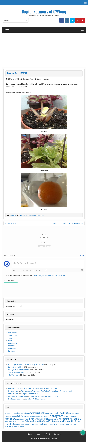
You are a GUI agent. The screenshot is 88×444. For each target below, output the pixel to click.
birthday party (52, 413)
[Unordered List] (30, 270)
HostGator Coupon (15, 399)
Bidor (10, 340)
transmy (9, 426)
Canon (64, 412)
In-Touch (47, 434)
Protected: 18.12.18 (15, 367)
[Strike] (23, 270)
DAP (19, 416)
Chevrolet (12, 348)
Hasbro (46, 416)
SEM (6, 424)
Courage (54, 439)
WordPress (44, 439)
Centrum (57, 434)
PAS (42, 421)
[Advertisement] (44, 50)
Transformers (13, 335)
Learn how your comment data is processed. (49, 276)
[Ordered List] (26, 270)
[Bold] (14, 270)
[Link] (39, 270)
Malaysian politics (39, 419)
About (38, 434)
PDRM (46, 421)
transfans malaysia (39, 424)
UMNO (22, 426)
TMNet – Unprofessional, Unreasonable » (67, 223)
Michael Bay (76, 418)
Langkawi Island (19, 419)
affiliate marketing (21, 413)
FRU (41, 416)
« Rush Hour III (10, 223)
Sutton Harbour (26, 424)
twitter (16, 426)
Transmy (11, 338)
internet (66, 416)
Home (30, 434)
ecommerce (26, 416)
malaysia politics (53, 419)
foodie (33, 416)
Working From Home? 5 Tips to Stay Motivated (26, 364)
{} (42, 270)
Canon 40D (12, 343)
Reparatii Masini (14, 388)
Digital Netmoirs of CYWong (44, 11)
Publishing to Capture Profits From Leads (44, 396)
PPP (78, 421)
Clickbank (14, 416)
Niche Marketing (9, 421)
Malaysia (27, 419)
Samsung (11, 351)
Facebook (11, 346)
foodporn (37, 416)
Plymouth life (70, 421)
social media (18, 424)
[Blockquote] (33, 270)
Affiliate (12, 413)
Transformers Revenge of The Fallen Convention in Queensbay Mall (46, 391)
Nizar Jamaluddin (19, 421)
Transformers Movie (68, 424)
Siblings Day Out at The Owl (18, 370)
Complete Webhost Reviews (35, 399)
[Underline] (20, 270)
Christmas (8, 416)
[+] (46, 270)
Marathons (12, 333)
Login (82, 255)
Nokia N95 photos (26, 215)
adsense (7, 413)
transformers (54, 424)
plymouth (58, 421)
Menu (6, 29)
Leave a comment (43, 79)
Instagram (56, 416)
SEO (11, 423)
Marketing (63, 418)
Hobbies (13, 215)
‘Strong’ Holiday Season (17, 372)
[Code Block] (36, 270)
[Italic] (17, 270)
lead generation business (17, 396)
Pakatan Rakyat (32, 421)
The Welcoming (14, 375)
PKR (50, 421)
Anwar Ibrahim (35, 412)
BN (58, 413)
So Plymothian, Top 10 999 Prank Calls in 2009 (40, 388)
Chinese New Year (74, 413)
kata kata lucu (13, 391)
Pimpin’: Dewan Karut (29, 394)
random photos (38, 215)
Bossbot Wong (28, 79)
